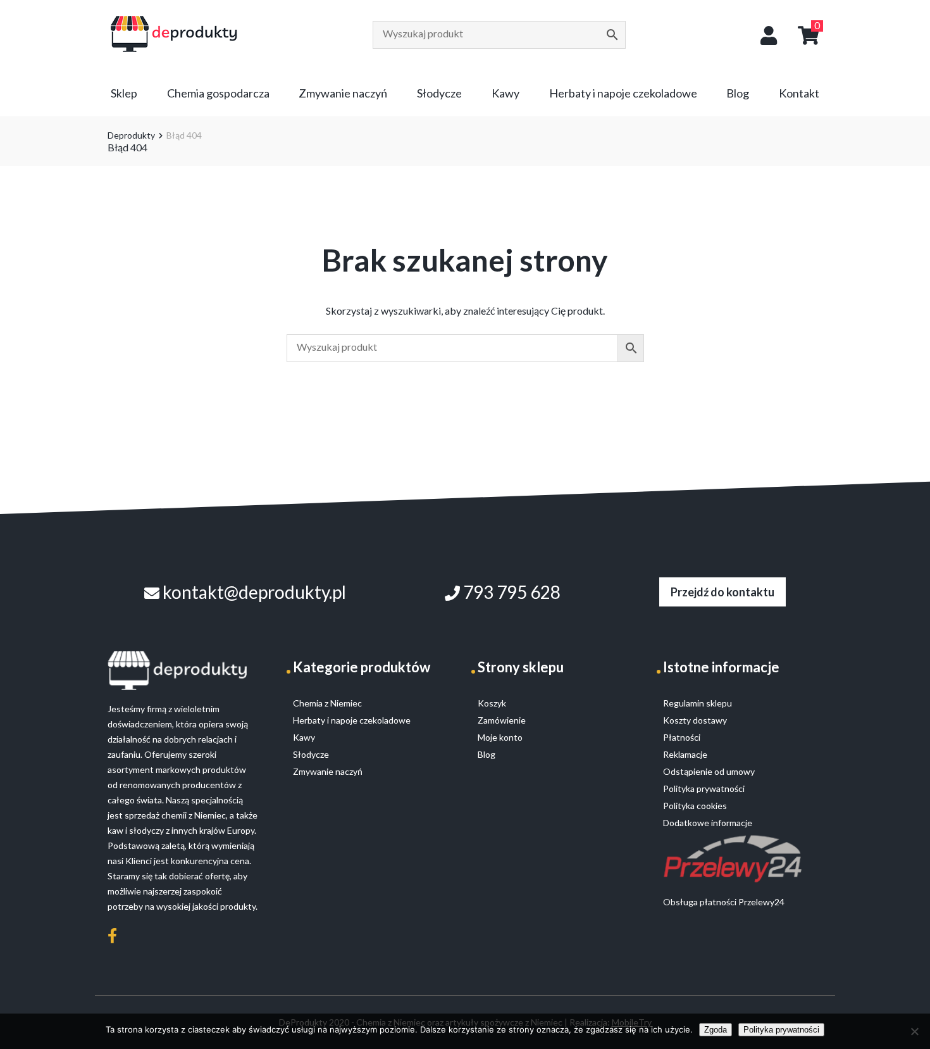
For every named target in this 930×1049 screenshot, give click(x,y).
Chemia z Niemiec (327, 703)
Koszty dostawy (695, 720)
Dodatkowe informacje (707, 822)
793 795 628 (510, 592)
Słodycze (439, 93)
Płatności (681, 737)
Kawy (505, 93)
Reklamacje (685, 754)
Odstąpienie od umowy (709, 771)
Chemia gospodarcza (218, 93)
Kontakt (799, 93)
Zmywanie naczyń (343, 93)
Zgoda (715, 1029)
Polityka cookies (695, 805)
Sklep (124, 93)
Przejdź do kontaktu (722, 592)
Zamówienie (502, 720)
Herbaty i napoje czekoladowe (623, 93)
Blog (737, 93)
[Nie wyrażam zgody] (914, 1031)
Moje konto (500, 737)
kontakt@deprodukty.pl (252, 592)
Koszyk (492, 703)
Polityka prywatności (781, 1029)
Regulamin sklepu (697, 703)
